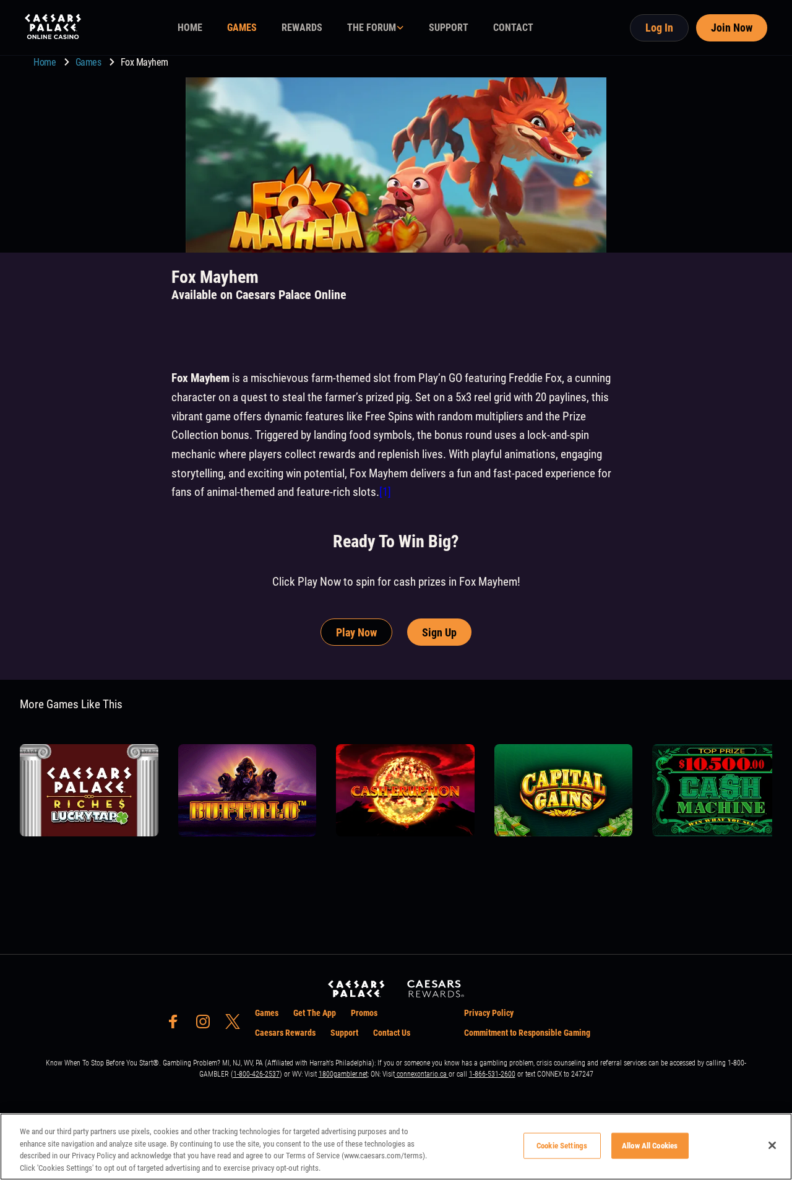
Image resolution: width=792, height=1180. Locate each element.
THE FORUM (371, 27)
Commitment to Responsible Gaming (527, 1033)
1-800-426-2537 (256, 1074)
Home (45, 62)
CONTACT (513, 27)
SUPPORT (448, 27)
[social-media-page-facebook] (177, 1025)
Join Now (731, 27)
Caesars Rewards (285, 1033)
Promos (364, 1013)
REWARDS (302, 27)
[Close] (772, 1145)
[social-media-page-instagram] (207, 1025)
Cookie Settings (561, 1145)
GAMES (242, 27)
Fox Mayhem (144, 62)
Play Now (356, 632)
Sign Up (439, 632)
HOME (190, 27)
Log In (659, 27)
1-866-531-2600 (492, 1074)
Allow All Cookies (650, 1145)
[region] (396, 1146)
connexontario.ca (422, 1074)
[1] (385, 492)
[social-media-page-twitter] (236, 1025)
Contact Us (391, 1033)
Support (344, 1033)
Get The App (314, 1013)
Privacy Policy (489, 1013)
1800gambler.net (343, 1074)
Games (89, 62)
